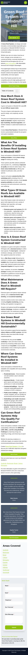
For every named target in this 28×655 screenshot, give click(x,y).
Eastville (5, 562)
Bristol (15, 463)
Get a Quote (13, 37)
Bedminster (10, 463)
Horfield (5, 565)
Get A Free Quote (14, 537)
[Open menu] (25, 2)
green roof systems (10, 63)
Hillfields (5, 567)
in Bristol (14, 446)
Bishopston (4, 465)
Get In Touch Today (14, 86)
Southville (3, 463)
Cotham (20, 463)
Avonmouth (6, 572)
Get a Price (14, 138)
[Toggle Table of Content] (16, 91)
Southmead (6, 570)
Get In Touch (14, 454)
